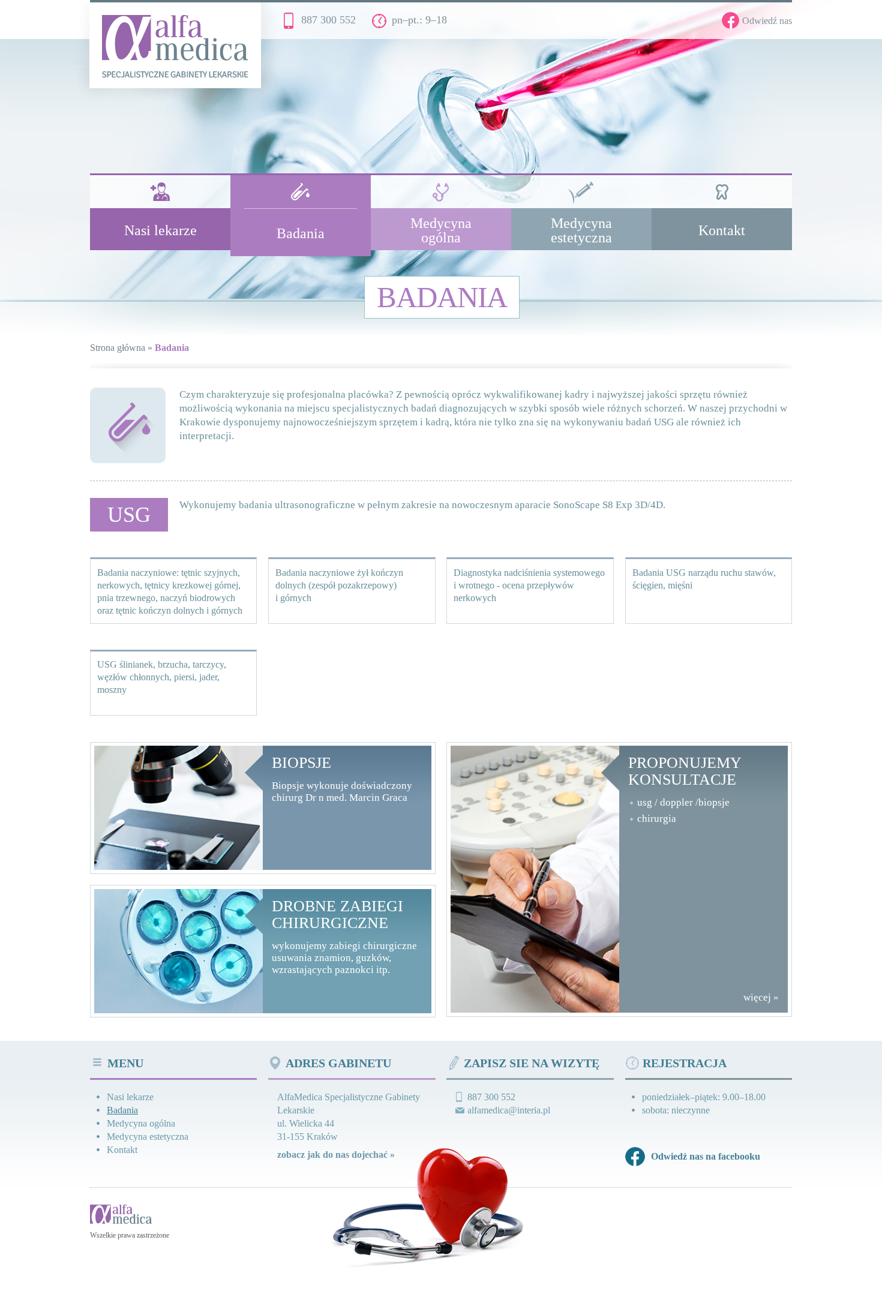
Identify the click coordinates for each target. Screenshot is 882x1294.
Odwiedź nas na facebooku (705, 1156)
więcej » (761, 997)
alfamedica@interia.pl (508, 1110)
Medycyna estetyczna (147, 1136)
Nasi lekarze (130, 1097)
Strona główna (117, 348)
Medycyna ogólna (141, 1123)
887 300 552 (328, 20)
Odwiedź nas (767, 21)
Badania (122, 1110)
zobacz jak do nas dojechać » (336, 1154)
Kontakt (122, 1150)
